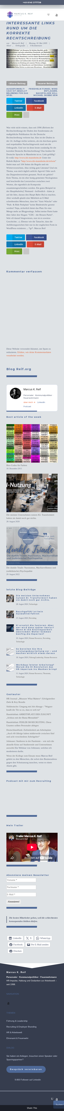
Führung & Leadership (17, 1021)
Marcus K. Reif (18, 43)
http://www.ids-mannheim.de (28, 157)
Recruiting (32, 618)
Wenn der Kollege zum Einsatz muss (23, 756)
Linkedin (37, 1079)
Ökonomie (46, 673)
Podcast (27, 406)
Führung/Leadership (36, 657)
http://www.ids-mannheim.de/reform (38, 161)
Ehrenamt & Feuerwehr (17, 1038)
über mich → (29, 402)
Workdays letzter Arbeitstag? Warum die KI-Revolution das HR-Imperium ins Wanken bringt (36, 667)
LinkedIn (41, 402)
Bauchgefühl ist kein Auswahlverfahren (29, 612)
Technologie (33, 604)
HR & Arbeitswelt (14, 1032)
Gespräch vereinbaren (26, 1069)
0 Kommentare (36, 45)
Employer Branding (27, 1027)
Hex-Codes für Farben (16, 465)
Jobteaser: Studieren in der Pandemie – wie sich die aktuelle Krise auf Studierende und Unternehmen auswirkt (30, 744)
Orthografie (20, 45)
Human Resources (35, 638)
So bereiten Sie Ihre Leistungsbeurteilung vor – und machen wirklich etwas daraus (36, 651)
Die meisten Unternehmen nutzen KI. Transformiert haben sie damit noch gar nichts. (36, 598)
